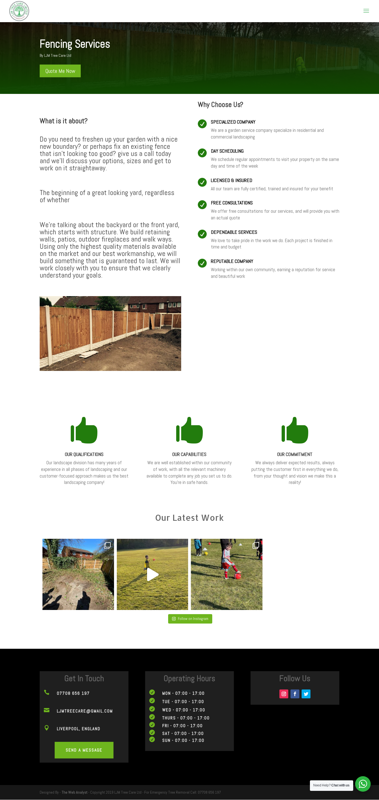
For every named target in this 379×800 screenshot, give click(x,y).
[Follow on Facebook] (294, 693)
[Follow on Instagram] (283, 693)
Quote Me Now (60, 71)
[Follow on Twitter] (306, 693)
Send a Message (84, 750)
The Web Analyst (74, 792)
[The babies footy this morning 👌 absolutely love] (226, 574)
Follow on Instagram (193, 618)
